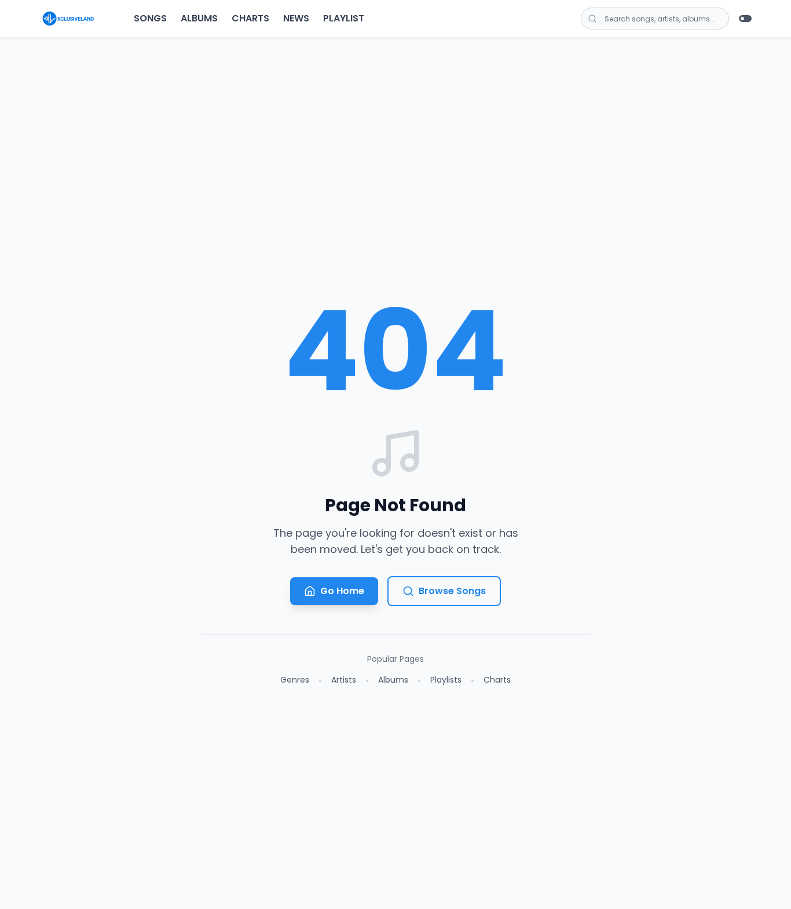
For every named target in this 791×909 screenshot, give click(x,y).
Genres (294, 680)
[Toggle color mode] (745, 18)
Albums (199, 18)
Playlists (446, 680)
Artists (343, 680)
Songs (150, 18)
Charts (250, 18)
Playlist (343, 18)
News (296, 18)
